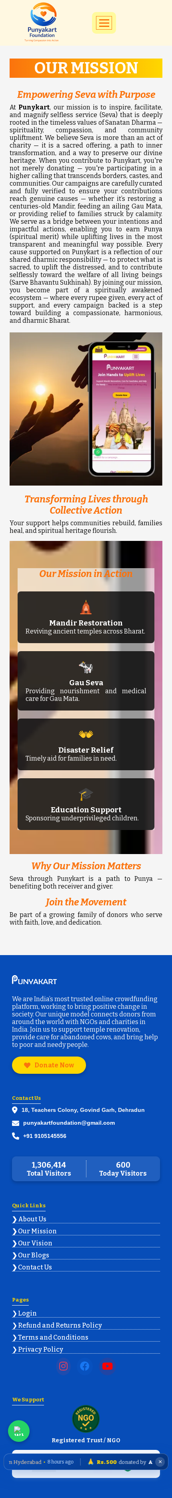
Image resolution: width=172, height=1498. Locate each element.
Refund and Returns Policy (60, 1325)
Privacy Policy (40, 1349)
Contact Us (35, 1267)
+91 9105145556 (44, 1136)
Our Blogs (33, 1255)
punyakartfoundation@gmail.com (69, 1122)
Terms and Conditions (53, 1337)
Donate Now (54, 1065)
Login (27, 1313)
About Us (32, 1219)
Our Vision (35, 1243)
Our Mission (37, 1231)
